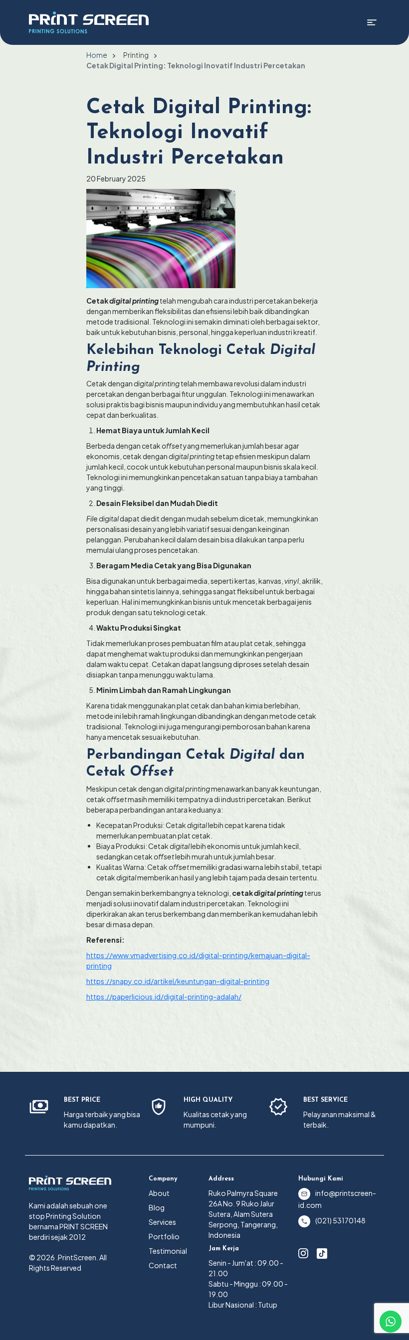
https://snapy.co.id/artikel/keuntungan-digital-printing (177, 981)
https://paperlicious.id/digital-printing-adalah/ (163, 996)
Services (162, 1221)
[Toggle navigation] (372, 22)
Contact (163, 1265)
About (159, 1192)
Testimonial (168, 1250)
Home (96, 54)
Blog (157, 1207)
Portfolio (164, 1236)
